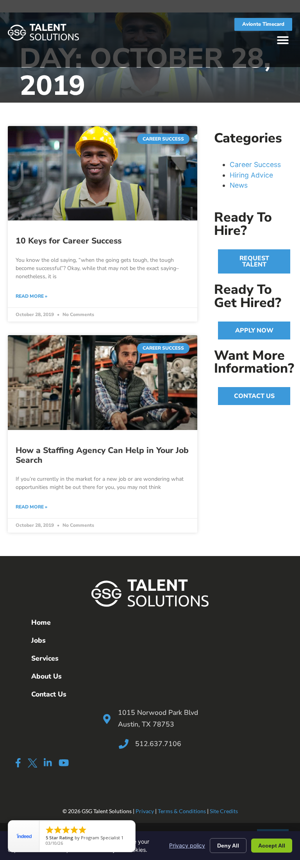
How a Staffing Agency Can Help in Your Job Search (102, 455)
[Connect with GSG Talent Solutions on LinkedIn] (47, 762)
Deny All (228, 845)
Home (41, 622)
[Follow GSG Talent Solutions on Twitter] (32, 764)
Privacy (145, 811)
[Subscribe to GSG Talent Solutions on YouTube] (63, 762)
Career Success (255, 164)
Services (45, 658)
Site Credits (224, 811)
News (239, 185)
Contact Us (48, 694)
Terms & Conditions (182, 811)
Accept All (271, 845)
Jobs (38, 640)
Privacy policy (187, 845)
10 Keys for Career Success (68, 240)
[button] (282, 40)
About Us (46, 676)
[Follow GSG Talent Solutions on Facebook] (18, 762)
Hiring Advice (251, 175)
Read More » (31, 296)
